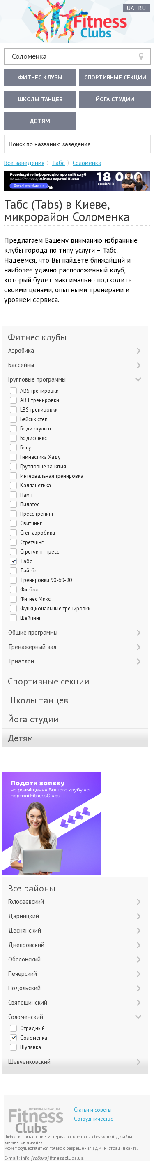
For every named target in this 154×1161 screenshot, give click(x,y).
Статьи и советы (93, 1109)
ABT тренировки (39, 400)
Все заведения (24, 163)
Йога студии (115, 99)
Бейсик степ (34, 419)
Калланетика (35, 485)
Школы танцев (40, 99)
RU (142, 8)
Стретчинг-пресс (39, 551)
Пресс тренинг (37, 513)
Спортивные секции (115, 77)
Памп (26, 494)
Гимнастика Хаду (40, 457)
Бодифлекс (33, 438)
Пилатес (29, 504)
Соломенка (29, 56)
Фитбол (29, 589)
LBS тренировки (39, 409)
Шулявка (30, 1047)
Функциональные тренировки (55, 608)
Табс (58, 163)
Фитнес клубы (40, 77)
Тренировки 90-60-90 (46, 580)
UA (130, 8)
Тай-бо (29, 570)
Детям (40, 121)
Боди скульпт (35, 428)
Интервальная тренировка (51, 475)
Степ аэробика (37, 532)
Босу (25, 447)
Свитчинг (31, 523)
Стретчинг (32, 542)
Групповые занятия (43, 466)
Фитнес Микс (35, 599)
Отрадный (32, 1028)
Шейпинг (30, 617)
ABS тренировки (39, 390)
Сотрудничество (94, 1118)
